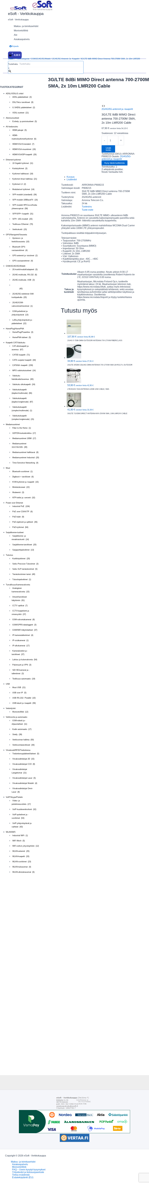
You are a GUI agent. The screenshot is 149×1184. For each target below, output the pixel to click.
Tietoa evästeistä (21, 1175)
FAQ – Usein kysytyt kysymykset (28, 1169)
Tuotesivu (87, 206)
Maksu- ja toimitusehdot (23, 1161)
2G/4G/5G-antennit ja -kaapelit (65, 59)
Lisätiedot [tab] (72, 179)
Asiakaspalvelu (20, 1164)
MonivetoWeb (19, 1167)
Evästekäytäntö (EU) (22, 1177)
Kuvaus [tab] (70, 177)
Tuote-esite (87, 210)
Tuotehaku (13, 64)
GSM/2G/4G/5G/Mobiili (40, 59)
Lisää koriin (108, 149)
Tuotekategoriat (22, 59)
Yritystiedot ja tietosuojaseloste (28, 1172)
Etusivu (11, 59)
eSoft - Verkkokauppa (26, 13)
